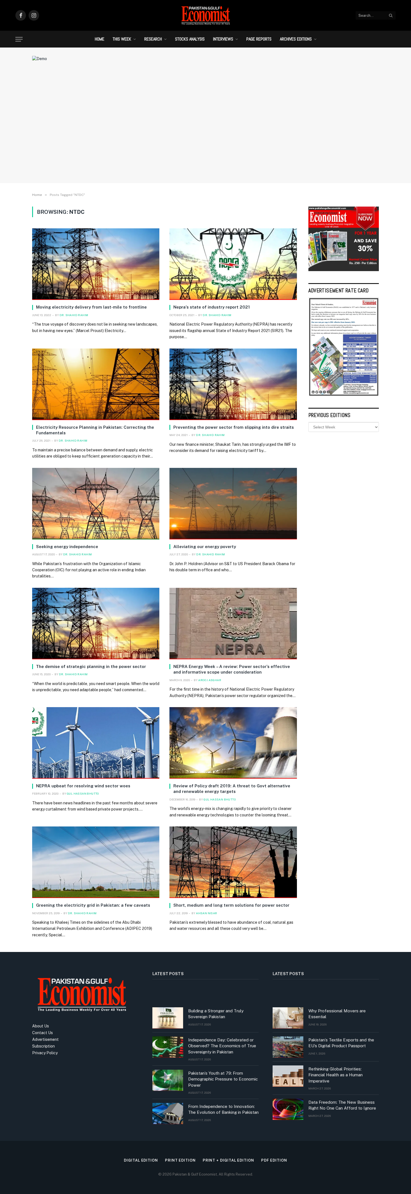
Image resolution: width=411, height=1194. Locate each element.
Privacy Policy (45, 1053)
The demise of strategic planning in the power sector (91, 666)
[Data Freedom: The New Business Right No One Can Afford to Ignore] (288, 1109)
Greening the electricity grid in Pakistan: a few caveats (93, 905)
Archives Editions (296, 39)
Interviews (223, 39)
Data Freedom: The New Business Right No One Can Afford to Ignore (342, 1105)
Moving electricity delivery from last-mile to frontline (91, 307)
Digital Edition (141, 1160)
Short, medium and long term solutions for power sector (231, 905)
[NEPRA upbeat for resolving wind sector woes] (95, 743)
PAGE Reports (258, 39)
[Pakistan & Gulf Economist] (205, 15)
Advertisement (45, 1039)
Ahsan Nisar (206, 913)
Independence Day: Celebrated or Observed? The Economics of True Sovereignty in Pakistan (222, 1045)
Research (153, 39)
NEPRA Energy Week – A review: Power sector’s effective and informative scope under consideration (231, 669)
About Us (40, 1026)
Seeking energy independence (67, 546)
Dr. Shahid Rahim (74, 315)
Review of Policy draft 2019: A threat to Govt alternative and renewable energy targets (231, 788)
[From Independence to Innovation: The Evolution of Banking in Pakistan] (167, 1113)
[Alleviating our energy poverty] (233, 503)
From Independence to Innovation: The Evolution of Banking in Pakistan (223, 1109)
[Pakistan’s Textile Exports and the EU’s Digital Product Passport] (288, 1047)
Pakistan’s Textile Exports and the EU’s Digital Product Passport (341, 1042)
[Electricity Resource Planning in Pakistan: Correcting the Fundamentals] (95, 384)
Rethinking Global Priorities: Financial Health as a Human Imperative (335, 1075)
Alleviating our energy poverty (204, 546)
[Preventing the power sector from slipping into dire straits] (233, 384)
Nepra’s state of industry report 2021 (211, 307)
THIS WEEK (122, 39)
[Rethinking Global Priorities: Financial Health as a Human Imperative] (288, 1076)
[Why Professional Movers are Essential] (288, 1018)
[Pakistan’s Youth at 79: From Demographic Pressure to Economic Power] (167, 1080)
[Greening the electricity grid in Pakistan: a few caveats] (95, 862)
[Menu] (19, 39)
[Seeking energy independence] (95, 503)
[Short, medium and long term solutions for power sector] (233, 862)
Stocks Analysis (190, 39)
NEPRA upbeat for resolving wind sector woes (83, 785)
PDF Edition (274, 1160)
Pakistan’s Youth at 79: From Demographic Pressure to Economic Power (223, 1079)
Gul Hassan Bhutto (83, 793)
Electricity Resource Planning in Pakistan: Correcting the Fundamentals (95, 430)
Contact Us (42, 1032)
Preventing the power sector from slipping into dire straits (233, 427)
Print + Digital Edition (228, 1160)
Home (99, 39)
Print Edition (180, 1160)
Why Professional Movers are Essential (337, 1013)
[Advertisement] (205, 133)
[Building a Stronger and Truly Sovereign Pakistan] (167, 1018)
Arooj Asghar (209, 680)
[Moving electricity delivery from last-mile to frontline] (95, 264)
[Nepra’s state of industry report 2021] (233, 264)
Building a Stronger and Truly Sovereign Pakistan (216, 1013)
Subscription (43, 1046)
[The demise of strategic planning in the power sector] (95, 623)
